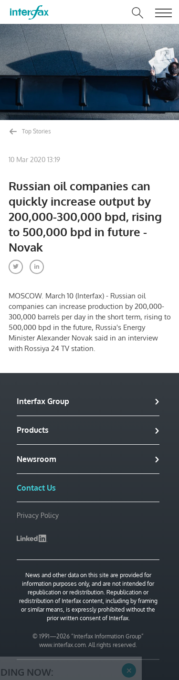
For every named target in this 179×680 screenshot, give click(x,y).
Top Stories (36, 131)
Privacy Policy (38, 515)
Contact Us (36, 488)
